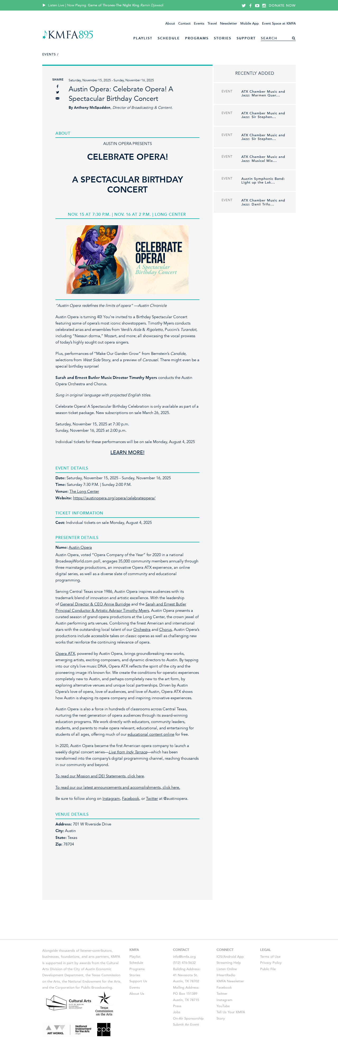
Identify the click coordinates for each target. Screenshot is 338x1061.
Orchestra (142, 629)
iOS (219, 957)
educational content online (151, 734)
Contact (184, 23)
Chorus (165, 629)
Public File (268, 969)
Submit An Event (186, 1024)
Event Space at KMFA (279, 23)
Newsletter (228, 23)
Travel (212, 23)
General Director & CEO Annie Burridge (95, 604)
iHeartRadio (226, 975)
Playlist (142, 38)
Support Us (138, 981)
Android (229, 957)
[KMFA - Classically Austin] (67, 38)
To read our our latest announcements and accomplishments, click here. (117, 787)
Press (177, 1006)
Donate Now (282, 5)
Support (246, 38)
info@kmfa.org (184, 957)
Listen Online (227, 969)
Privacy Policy (271, 963)
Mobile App (249, 23)
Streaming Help (229, 963)
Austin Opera (80, 547)
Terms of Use (270, 957)
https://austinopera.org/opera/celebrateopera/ (114, 498)
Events (199, 23)
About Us (136, 994)
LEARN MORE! (127, 453)
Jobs (176, 1012)
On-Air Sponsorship (188, 1018)
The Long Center (84, 491)
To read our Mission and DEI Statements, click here (99, 776)
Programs (197, 38)
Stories (222, 38)
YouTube (223, 1006)
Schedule (169, 38)
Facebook (130, 798)
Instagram (111, 798)
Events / (50, 54)
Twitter (152, 798)
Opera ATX (65, 653)
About (170, 23)
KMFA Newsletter (230, 981)
